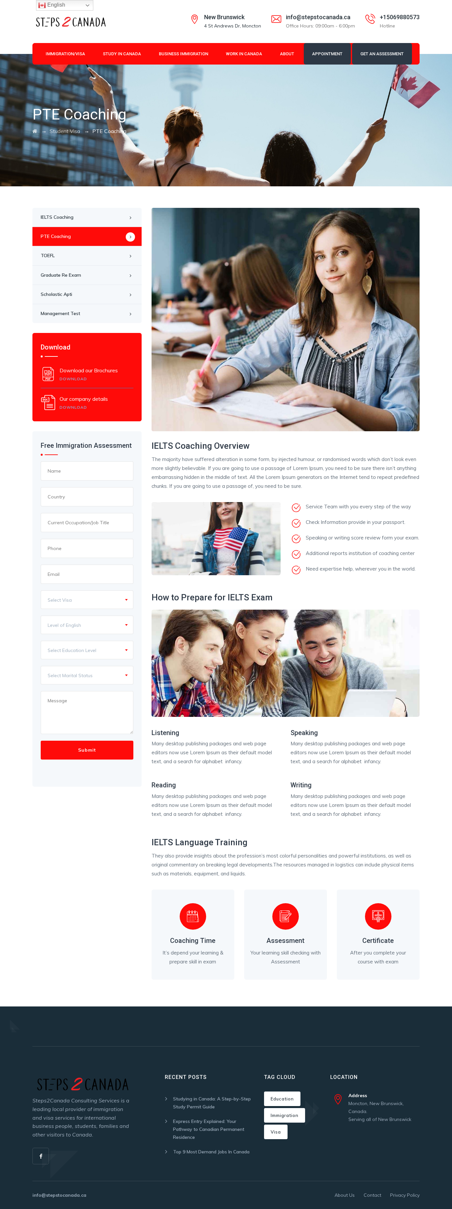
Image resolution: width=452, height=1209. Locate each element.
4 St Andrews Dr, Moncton (232, 26)
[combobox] (87, 599)
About (287, 53)
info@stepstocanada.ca (318, 17)
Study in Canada (122, 53)
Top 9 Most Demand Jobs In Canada (211, 1152)
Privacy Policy (405, 1195)
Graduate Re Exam (61, 275)
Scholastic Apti (56, 294)
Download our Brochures (89, 374)
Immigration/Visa (65, 53)
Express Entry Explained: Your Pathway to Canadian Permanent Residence (208, 1129)
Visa (276, 1132)
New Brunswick (224, 17)
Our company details (84, 402)
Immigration (284, 1115)
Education (282, 1098)
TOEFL (48, 255)
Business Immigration (183, 53)
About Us (345, 1195)
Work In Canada (244, 53)
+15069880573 (400, 17)
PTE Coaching (56, 236)
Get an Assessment (382, 53)
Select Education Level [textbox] (72, 650)
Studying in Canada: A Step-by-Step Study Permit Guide (212, 1103)
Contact (372, 1195)
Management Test (60, 313)
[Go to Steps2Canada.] (34, 131)
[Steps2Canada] (70, 21)
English (55, 5)
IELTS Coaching (57, 217)
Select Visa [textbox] (60, 600)
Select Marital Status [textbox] (70, 675)
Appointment (327, 53)
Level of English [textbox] (64, 625)
